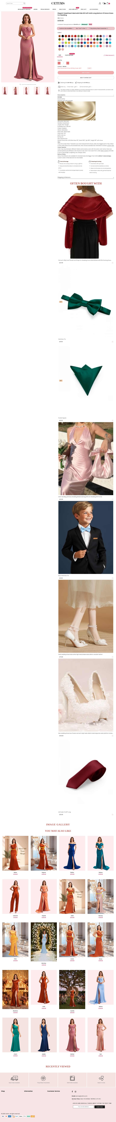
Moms (35, 9)
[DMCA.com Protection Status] (33, 1116)
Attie (72, 915)
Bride (54, 9)
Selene (101, 872)
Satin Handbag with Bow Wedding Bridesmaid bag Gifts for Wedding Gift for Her (80, 497)
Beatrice (15, 1011)
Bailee (72, 872)
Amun (100, 959)
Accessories (94, 9)
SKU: (59, 18)
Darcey (101, 915)
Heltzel (72, 1054)
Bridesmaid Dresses (24, 9)
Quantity (60, 60)
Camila (72, 1011)
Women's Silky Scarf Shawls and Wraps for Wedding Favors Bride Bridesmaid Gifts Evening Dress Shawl (84, 260)
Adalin (44, 1054)
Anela (72, 959)
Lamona (15, 915)
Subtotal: (60, 66)
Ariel (44, 1006)
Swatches (62, 9)
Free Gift (84, 9)
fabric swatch (104, 151)
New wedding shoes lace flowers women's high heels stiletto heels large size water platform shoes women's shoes (85, 733)
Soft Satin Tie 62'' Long (64, 812)
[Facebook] (72, 1091)
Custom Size (69, 55)
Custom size (110, 145)
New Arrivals (73, 9)
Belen (15, 872)
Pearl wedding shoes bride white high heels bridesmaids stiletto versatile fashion (80, 654)
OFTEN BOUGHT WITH (86, 183)
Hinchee (44, 963)
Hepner (44, 872)
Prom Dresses (45, 9)
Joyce (15, 1054)
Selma (100, 1006)
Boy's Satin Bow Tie (63, 575)
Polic (15, 959)
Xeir (101, 1054)
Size (60, 55)
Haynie (44, 915)
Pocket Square (62, 418)
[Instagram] (75, 1091)
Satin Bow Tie (62, 339)
